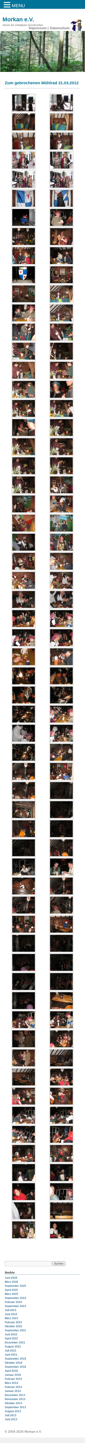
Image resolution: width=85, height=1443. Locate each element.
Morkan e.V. (18, 19)
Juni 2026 (11, 1277)
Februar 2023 (13, 1322)
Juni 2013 (11, 1419)
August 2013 (13, 1411)
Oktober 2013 (13, 1403)
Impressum (37, 28)
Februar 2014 (13, 1387)
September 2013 (15, 1407)
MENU (18, 5)
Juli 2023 (10, 1310)
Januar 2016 (13, 1374)
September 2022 (15, 1330)
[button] (8, 5)
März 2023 (11, 1318)
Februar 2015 (13, 1379)
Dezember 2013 (15, 1395)
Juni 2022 (11, 1334)
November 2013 (15, 1399)
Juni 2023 (11, 1314)
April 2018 (11, 1370)
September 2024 (15, 1298)
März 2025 (11, 1294)
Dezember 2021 (15, 1342)
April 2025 (11, 1290)
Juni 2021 (11, 1354)
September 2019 (15, 1358)
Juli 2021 (10, 1350)
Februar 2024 (13, 1302)
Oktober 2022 (13, 1326)
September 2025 (15, 1285)
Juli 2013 (10, 1415)
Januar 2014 (13, 1391)
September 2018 (15, 1366)
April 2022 (11, 1338)
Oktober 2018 (13, 1362)
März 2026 (11, 1281)
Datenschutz (60, 28)
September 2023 (15, 1306)
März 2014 (11, 1383)
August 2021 (13, 1346)
